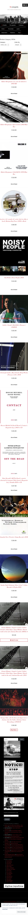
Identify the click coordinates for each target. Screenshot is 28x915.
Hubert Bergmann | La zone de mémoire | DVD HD (14, 82)
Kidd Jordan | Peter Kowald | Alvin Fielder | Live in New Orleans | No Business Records (14, 839)
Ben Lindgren (9, 872)
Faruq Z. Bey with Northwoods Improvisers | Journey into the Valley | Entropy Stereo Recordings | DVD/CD (14, 720)
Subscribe (7, 819)
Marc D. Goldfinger (10, 867)
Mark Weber (9, 879)
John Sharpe (7, 844)
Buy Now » (14, 729)
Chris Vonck (7, 830)
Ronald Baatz (9, 860)
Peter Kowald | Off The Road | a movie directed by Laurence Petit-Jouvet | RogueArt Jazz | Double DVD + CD (14, 480)
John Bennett (9, 862)
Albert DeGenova (10, 865)
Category (2, 42)
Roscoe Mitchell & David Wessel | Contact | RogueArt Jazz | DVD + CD (14, 426)
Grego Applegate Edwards (10, 854)
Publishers (12, 32)
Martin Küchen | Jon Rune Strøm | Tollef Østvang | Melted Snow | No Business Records (14, 852)
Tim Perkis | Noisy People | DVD (14, 278)
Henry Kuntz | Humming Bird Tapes (16, 826)
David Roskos (9, 877)
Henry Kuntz (9, 870)
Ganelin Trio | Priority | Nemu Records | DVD (14, 537)
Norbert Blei (9, 863)
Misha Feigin (9, 866)
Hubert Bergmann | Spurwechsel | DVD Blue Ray (14, 125)
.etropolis (14, 7)
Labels (18, 28)
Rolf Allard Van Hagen (11, 869)
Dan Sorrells (7, 841)
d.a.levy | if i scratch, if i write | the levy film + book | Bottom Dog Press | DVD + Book (14, 220)
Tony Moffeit (9, 874)
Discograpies (13, 25)
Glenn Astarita (7, 847)
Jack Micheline (9, 873)
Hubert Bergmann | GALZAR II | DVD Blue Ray (14, 173)
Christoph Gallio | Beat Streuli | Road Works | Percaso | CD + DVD (14, 374)
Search (21, 739)
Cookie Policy (5, 909)
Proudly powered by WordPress (10, 901)
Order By (17, 42)
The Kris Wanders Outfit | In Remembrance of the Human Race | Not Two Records (13, 832)
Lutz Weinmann (10, 880)
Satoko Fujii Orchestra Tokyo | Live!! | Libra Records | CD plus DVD (14, 586)
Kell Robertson (9, 876)
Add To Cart (14, 640)
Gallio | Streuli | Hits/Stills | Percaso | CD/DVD (14, 326)
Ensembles (11, 28)
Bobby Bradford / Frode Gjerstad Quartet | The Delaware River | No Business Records (14, 856)
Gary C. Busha (9, 881)
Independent (4, 32)
